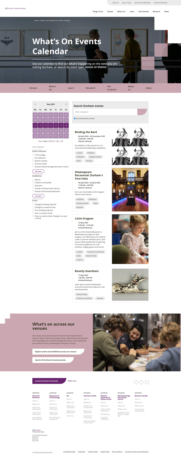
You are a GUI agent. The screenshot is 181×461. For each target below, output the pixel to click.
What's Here (122, 409)
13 (40, 125)
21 (46, 130)
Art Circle (70, 416)
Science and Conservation (139, 410)
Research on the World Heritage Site (124, 414)
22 (51, 130)
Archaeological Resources (54, 418)
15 (51, 125)
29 (40, 115)
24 (61, 130)
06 (40, 120)
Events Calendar (64, 20)
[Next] (66, 104)
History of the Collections (106, 410)
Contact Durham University (47, 381)
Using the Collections (105, 418)
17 (61, 125)
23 (56, 130)
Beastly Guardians (87, 271)
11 (66, 120)
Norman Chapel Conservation (89, 422)
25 (66, 130)
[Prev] (35, 104)
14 (46, 125)
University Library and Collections (137, 452)
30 (46, 115)
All (62, 141)
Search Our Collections (36, 413)
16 (56, 125)
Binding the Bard (86, 132)
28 (35, 115)
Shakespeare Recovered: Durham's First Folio (89, 175)
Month (51, 141)
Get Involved (143, 11)
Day (39, 141)
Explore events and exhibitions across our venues (56, 351)
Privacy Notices (117, 452)
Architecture (105, 414)
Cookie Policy (104, 452)
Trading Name (93, 452)
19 (35, 130)
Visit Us (35, 401)
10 (61, 120)
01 (51, 115)
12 (35, 125)
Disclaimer (81, 452)
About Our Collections (36, 408)
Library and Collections (142, 3)
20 (40, 130)
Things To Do (98, 11)
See (38, 171)
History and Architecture (88, 407)
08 (51, 120)
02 (56, 115)
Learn (132, 11)
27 (40, 136)
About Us (115, 3)
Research (156, 11)
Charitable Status (69, 452)
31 (61, 136)
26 (35, 136)
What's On (121, 11)
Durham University (160, 3)
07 (46, 120)
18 (66, 125)
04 (66, 115)
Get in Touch (126, 3)
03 (61, 115)
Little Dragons (84, 218)
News (166, 11)
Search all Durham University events (50, 360)
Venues (110, 11)
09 (56, 120)
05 (35, 120)
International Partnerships (37, 418)
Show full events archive (85, 118)
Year (57, 141)
